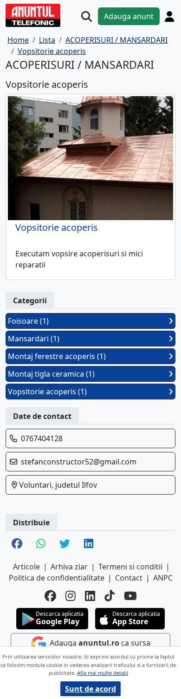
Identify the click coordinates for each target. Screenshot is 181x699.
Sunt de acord (90, 689)
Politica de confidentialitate (56, 578)
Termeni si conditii (130, 567)
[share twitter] (64, 544)
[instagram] (70, 595)
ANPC (163, 578)
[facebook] (50, 595)
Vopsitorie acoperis (56, 227)
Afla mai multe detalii (102, 672)
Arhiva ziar (69, 567)
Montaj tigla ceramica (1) (51, 374)
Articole (26, 567)
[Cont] (169, 16)
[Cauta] (86, 16)
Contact (128, 578)
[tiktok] (109, 595)
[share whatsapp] (41, 544)
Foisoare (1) (28, 321)
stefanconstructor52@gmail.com (78, 462)
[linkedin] (90, 595)
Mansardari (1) (33, 338)
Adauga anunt (129, 16)
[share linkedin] (88, 544)
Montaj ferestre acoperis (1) (57, 356)
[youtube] (130, 595)
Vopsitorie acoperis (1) (47, 391)
